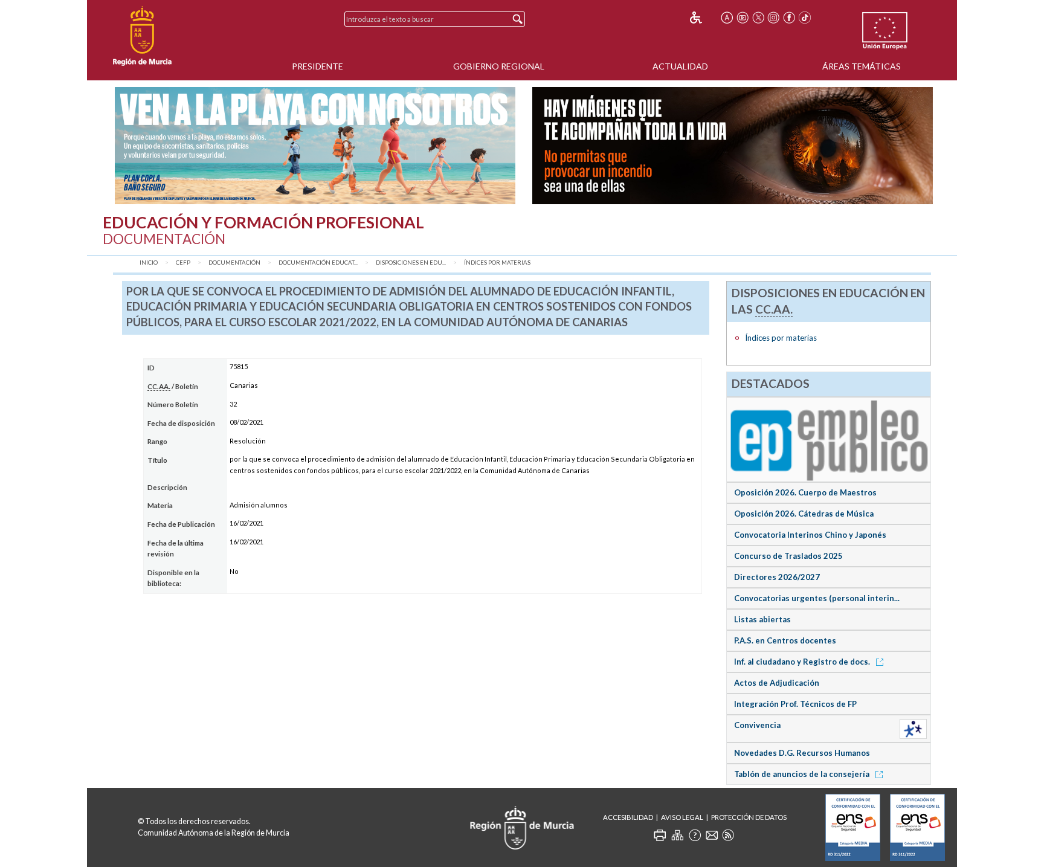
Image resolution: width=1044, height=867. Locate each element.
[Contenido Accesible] (704, 17)
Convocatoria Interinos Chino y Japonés (810, 535)
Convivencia (757, 725)
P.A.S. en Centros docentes (785, 640)
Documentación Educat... (318, 262)
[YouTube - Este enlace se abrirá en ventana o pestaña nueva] (742, 17)
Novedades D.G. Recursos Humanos (802, 753)
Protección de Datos (749, 817)
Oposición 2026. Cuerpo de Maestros (805, 492)
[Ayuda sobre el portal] (695, 835)
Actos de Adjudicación (776, 683)
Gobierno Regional (498, 66)
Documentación (234, 262)
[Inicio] (142, 36)
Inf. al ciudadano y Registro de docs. (803, 661)
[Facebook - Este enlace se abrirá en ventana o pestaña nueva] (789, 17)
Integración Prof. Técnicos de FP (795, 704)
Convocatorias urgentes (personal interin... (817, 598)
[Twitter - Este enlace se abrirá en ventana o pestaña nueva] (758, 17)
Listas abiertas (762, 619)
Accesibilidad (628, 817)
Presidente (317, 66)
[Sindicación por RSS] (728, 835)
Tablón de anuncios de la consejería (802, 774)
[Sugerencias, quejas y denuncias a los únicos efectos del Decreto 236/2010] (711, 835)
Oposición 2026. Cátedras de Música (804, 513)
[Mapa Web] (677, 835)
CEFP (183, 262)
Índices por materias (497, 262)
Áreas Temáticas (861, 66)
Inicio (149, 262)
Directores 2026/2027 (777, 577)
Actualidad (680, 66)
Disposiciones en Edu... (411, 262)
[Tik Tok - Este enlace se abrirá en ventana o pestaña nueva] (805, 17)
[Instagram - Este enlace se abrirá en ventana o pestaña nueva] (774, 17)
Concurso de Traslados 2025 (788, 556)
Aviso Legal (682, 817)
